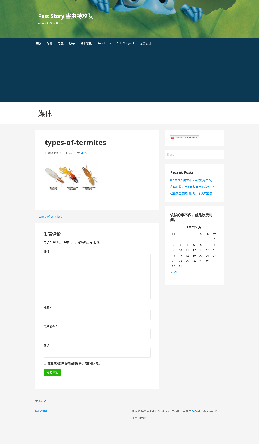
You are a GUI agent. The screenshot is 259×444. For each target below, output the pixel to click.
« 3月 (173, 272)
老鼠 (61, 43)
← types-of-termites (48, 216)
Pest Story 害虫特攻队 (65, 16)
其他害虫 (86, 43)
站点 (46, 345)
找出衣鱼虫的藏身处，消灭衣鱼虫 (191, 193)
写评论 (84, 153)
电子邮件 (50, 326)
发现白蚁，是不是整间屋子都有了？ (192, 187)
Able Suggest (125, 43)
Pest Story (104, 43)
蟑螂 (49, 43)
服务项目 (145, 43)
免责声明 (41, 401)
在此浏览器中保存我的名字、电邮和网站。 (74, 363)
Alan (70, 153)
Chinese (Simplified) (184, 137)
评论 (46, 251)
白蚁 (38, 43)
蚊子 (72, 43)
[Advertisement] (129, 75)
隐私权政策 (41, 411)
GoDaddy (197, 411)
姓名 (48, 307)
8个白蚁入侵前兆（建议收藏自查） (192, 180)
